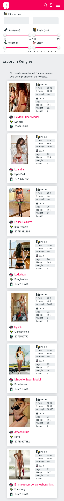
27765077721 (22, 179)
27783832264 (22, 231)
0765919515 (21, 126)
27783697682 (22, 441)
